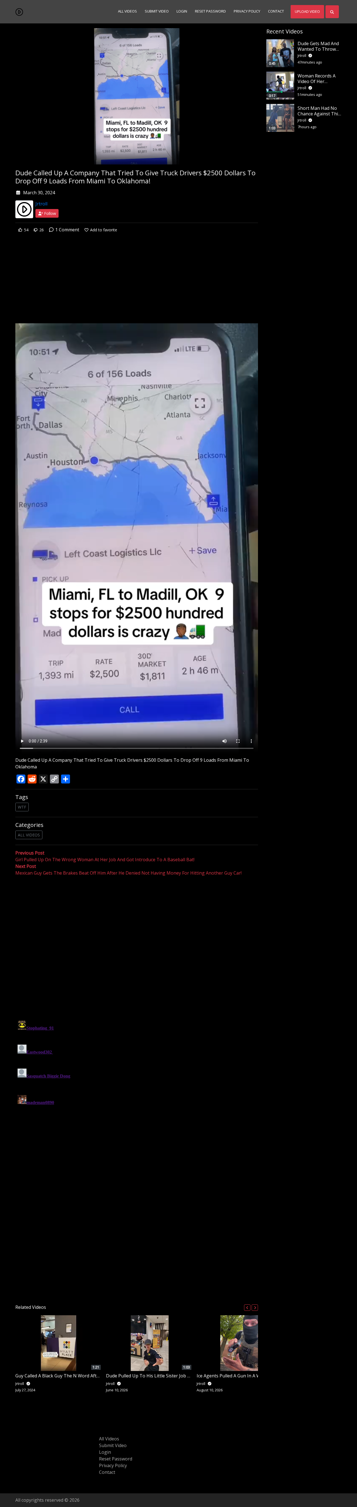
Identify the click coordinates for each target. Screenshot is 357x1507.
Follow (49, 213)
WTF (22, 807)
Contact (276, 11)
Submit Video (157, 11)
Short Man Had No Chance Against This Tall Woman (319, 113)
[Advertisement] (136, 282)
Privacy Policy (247, 11)
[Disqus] (136, 1088)
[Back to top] (17, 1474)
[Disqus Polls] (136, 948)
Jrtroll (41, 204)
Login (182, 11)
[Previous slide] (247, 1307)
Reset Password (210, 11)
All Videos (127, 11)
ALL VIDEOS (29, 835)
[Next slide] (255, 1307)
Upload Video (307, 11)
